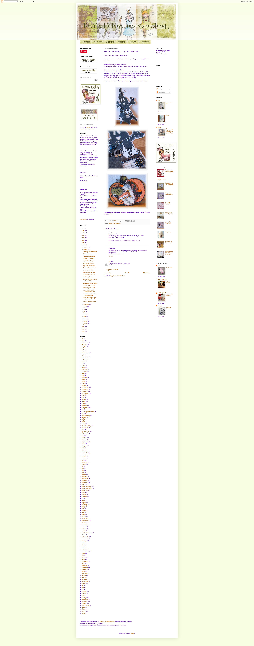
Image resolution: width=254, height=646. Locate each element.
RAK (83, 555)
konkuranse (84, 480)
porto (83, 547)
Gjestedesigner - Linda (89, 272)
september (86, 304)
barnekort (84, 371)
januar (85, 324)
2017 (83, 228)
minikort (84, 517)
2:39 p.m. (111, 243)
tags (83, 587)
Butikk (83, 395)
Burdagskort (85, 391)
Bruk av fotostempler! (88, 258)
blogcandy (84, 377)
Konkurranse (85, 482)
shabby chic (85, 567)
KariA (83, 472)
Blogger (83, 379)
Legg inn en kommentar (112, 269)
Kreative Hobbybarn (87, 488)
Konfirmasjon (85, 478)
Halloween (84, 440)
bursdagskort (85, 393)
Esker (83, 422)
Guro (110, 261)
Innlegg (160, 89)
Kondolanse (84, 476)
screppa (160, 306)
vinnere (83, 610)
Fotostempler (85, 428)
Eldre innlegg (146, 273)
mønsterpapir (85, 525)
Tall (82, 589)
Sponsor (84, 575)
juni (85, 312)
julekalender (85, 462)
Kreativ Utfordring (116, 223)
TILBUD (84, 593)
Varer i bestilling (86, 606)
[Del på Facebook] (132, 221)
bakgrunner (84, 369)
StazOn (84, 577)
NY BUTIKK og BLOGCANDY (168, 242)
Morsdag (84, 523)
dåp (83, 414)
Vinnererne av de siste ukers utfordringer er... (90, 294)
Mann (83, 509)
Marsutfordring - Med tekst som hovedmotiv (169, 252)
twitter (88, 127)
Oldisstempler (85, 537)
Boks (83, 383)
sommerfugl (84, 573)
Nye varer (84, 529)
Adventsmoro (85, 343)
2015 (83, 233)
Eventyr (84, 424)
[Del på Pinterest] (134, 221)
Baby (83, 367)
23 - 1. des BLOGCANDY (168, 222)
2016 (83, 230)
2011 (83, 243)
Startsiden (127, 273)
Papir (83, 543)
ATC (83, 363)
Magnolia (84, 503)
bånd (83, 397)
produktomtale (85, 551)
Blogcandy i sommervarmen (169, 193)
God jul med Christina (88, 263)
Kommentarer (161, 92)
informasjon (85, 452)
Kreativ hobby (83, 166)
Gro (82, 436)
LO (82, 498)
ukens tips (84, 602)
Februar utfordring (86, 426)
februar (86, 321)
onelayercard (85, 539)
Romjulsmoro (85, 561)
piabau (159, 266)
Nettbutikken (83, 219)
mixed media (85, 519)
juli (84, 309)
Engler (83, 420)
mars (85, 319)
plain (83, 545)
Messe (83, 515)
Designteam (85, 407)
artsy (83, 361)
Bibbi (83, 373)
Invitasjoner (85, 454)
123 (82, 339)
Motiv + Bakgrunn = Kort (89, 268)
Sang (83, 563)
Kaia (83, 470)
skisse (83, 571)
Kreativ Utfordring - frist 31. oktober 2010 (90, 280)
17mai (83, 341)
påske (83, 553)
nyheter (84, 531)
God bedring (85, 434)
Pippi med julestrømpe (89, 256)
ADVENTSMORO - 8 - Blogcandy (169, 183)
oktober (86, 250)
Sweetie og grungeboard (89, 301)
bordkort (84, 385)
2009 (83, 327)
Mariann (84, 511)
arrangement (85, 357)
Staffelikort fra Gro (88, 277)
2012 (83, 240)
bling (83, 375)
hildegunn (84, 446)
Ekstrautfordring (86, 416)
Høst (83, 450)
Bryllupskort (85, 389)
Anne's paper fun (162, 279)
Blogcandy (167, 232)
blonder (84, 381)
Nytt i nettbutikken (86, 533)
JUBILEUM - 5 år (161, 180)
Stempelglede (85, 581)
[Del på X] (130, 221)
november (86, 247)
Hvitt (83, 448)
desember (84, 405)
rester (83, 559)
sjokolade (84, 569)
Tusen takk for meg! (168, 308)
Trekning (84, 598)
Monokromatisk (85, 521)
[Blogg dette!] (128, 221)
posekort (84, 549)
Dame (83, 403)
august (85, 307)
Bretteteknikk (85, 387)
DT (82, 410)
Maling (83, 507)
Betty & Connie (87, 254)
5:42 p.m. (111, 266)
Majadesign (84, 505)
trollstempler (85, 600)
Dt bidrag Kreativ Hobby (88, 412)
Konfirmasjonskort (169, 102)
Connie (83, 401)
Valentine (84, 604)
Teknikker (84, 591)
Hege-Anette (85, 442)
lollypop (83, 500)
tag (82, 585)
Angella (83, 349)
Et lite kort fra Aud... (88, 270)
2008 (83, 329)
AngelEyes (84, 347)
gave (83, 430)
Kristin (83, 492)
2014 (83, 235)
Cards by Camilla (162, 293)
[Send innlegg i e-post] (120, 221)
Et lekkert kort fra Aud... (89, 285)
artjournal (84, 359)
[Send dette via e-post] (126, 221)
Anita (83, 351)
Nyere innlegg (108, 273)
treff (83, 596)
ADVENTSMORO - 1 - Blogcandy (169, 170)
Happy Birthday (168, 281)
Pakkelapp (84, 541)
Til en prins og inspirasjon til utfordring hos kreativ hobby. (169, 131)
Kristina (84, 494)
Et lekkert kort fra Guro (89, 275)
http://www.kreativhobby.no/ (107, 621)
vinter (83, 614)
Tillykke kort (169, 267)
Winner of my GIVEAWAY (169, 295)
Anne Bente (85, 353)
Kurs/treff (84, 496)
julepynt (84, 464)
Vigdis (83, 608)
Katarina (84, 474)
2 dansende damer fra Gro (90, 283)
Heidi (83, 444)
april (85, 316)
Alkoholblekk (84, 345)
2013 (83, 238)
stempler (84, 583)
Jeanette (84, 456)
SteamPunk (85, 579)
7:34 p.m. (111, 256)
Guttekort (84, 438)
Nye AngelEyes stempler (89, 265)
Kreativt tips (85, 490)
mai (85, 314)
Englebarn (84, 418)
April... (167, 115)
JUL (82, 460)
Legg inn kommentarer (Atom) (118, 276)
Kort (83, 484)
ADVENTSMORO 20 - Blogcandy (169, 213)
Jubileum (84, 458)
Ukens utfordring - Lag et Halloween (89, 298)
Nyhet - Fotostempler (88, 261)
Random (84, 557)
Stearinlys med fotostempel (90, 252)
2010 (83, 245)
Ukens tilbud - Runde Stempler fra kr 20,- (89, 290)
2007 (83, 332)
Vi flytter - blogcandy (168, 203)
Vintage (83, 612)
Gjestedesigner (85, 432)
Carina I (110, 223)
